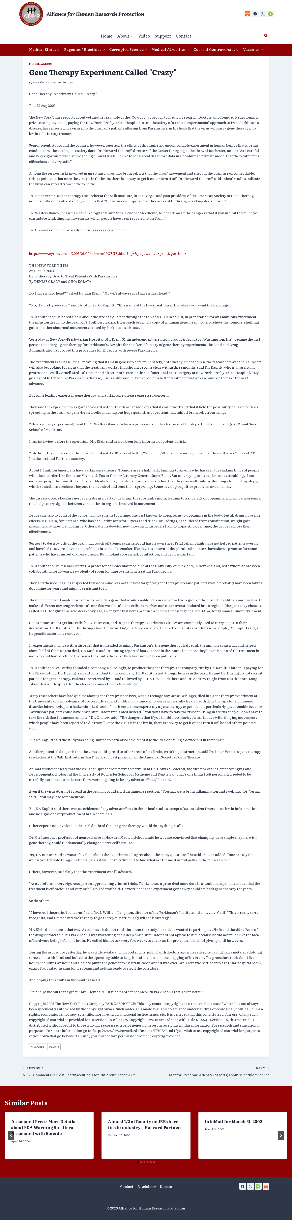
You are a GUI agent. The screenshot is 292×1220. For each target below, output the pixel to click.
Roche (54, 1046)
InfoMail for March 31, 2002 (233, 1121)
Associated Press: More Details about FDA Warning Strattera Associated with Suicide (43, 1127)
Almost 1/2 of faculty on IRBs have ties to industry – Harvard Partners (145, 1124)
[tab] (138, 1162)
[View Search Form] (265, 35)
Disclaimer (146, 1186)
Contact (183, 36)
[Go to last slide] (11, 1135)
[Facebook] (255, 14)
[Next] (281, 1135)
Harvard (37, 1046)
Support (163, 36)
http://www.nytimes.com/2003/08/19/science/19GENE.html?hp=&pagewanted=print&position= (108, 253)
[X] (263, 14)
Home (106, 36)
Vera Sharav (41, 82)
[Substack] (247, 14)
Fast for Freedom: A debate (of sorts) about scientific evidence (219, 1071)
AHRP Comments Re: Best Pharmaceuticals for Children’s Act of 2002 (79, 1071)
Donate (166, 1186)
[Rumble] (270, 14)
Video (144, 36)
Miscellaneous (41, 64)
